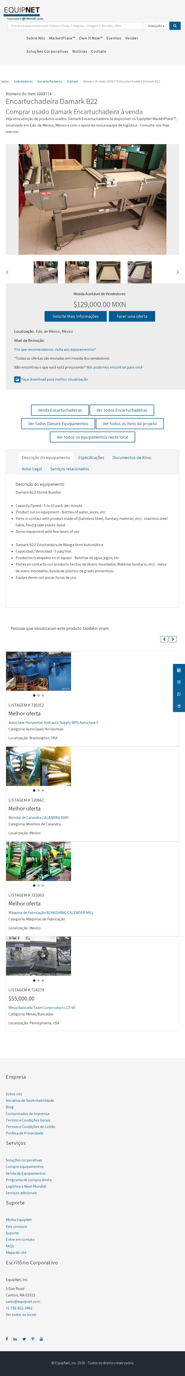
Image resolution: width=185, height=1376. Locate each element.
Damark (72, 81)
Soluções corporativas (24, 1160)
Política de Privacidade (24, 1133)
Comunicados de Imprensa (27, 1113)
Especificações (91, 457)
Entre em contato (20, 1239)
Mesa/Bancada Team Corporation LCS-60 (41, 1007)
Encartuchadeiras (50, 81)
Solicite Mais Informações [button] (76, 316)
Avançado (155, 26)
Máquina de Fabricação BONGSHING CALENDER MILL (50, 912)
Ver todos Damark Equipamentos (58, 423)
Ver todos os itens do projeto (130, 423)
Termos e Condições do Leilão (30, 1126)
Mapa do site (16, 1252)
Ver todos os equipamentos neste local (92, 437)
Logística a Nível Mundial (26, 1186)
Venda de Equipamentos (26, 1173)
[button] (7, 271)
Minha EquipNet (19, 1219)
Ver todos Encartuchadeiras (122, 410)
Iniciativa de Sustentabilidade (30, 1100)
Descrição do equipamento (46, 457)
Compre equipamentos (25, 1166)
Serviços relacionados (69, 468)
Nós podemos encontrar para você (114, 367)
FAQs (10, 1246)
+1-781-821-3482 (19, 1308)
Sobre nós (14, 1093)
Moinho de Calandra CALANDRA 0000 (38, 817)
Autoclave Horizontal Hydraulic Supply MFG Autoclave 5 (53, 722)
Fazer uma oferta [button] (132, 316)
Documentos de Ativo (131, 457)
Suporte (12, 1233)
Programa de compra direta (29, 1179)
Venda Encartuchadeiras (60, 410)
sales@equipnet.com (23, 1301)
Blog (10, 1106)
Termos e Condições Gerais (28, 1120)
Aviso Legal (32, 468)
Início (5, 81)
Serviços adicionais (21, 1192)
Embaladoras (23, 81)
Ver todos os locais (21, 1314)
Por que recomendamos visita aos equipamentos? (55, 349)
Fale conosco (16, 1226)
